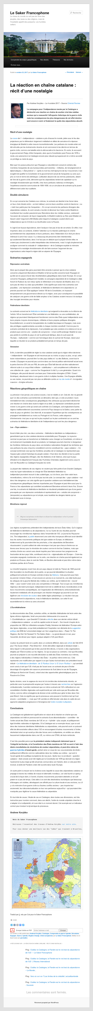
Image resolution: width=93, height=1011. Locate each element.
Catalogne (45, 933)
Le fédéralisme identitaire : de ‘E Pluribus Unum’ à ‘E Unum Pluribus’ (44, 663)
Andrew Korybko (36, 933)
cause (15, 138)
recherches (65, 684)
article (70, 642)
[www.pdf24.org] (12, 930)
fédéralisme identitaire (39, 311)
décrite (50, 619)
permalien (23, 938)
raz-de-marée (64, 379)
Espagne (13, 936)
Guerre (19, 936)
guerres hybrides (17, 750)
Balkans (55, 575)
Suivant (79, 72)
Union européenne (46, 936)
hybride (25, 936)
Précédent (69, 72)
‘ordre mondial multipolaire (61, 701)
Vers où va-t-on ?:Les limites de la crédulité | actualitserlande (54, 976)
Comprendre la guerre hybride (60, 933)
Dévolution (75, 933)
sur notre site (69, 824)
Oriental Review (74, 103)
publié (31, 536)
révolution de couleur (29, 595)
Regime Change (33, 936)
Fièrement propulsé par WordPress (46, 1002)
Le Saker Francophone (29, 12)
